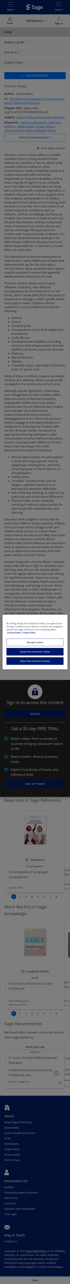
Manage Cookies (35, 642)
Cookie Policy (28, 632)
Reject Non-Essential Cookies (35, 661)
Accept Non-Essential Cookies (35, 651)
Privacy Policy (14, 632)
